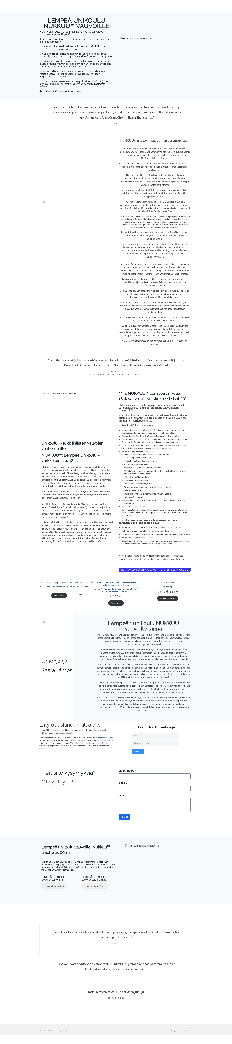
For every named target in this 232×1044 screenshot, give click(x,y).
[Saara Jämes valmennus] (63, 6)
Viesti (122, 795)
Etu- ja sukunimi (127, 770)
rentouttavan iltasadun (97, 737)
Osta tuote (59, 595)
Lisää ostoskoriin (167, 598)
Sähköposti (125, 783)
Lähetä (124, 817)
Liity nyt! (138, 751)
